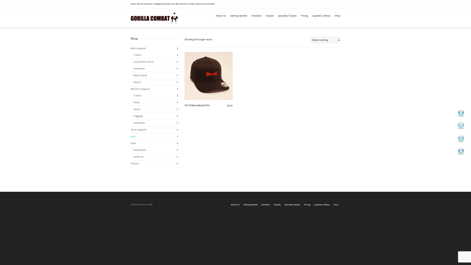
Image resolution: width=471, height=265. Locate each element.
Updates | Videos (321, 15)
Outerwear (139, 68)
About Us (221, 15)
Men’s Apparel (138, 48)
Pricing (304, 15)
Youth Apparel (138, 129)
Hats (133, 136)
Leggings (138, 116)
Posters (135, 163)
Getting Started (238, 15)
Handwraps (139, 150)
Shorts (137, 82)
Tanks (136, 102)
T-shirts (137, 55)
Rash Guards (140, 75)
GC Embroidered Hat (197, 105)
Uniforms (138, 156)
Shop (337, 15)
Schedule (256, 15)
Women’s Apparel (140, 89)
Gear (133, 143)
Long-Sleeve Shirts (143, 61)
